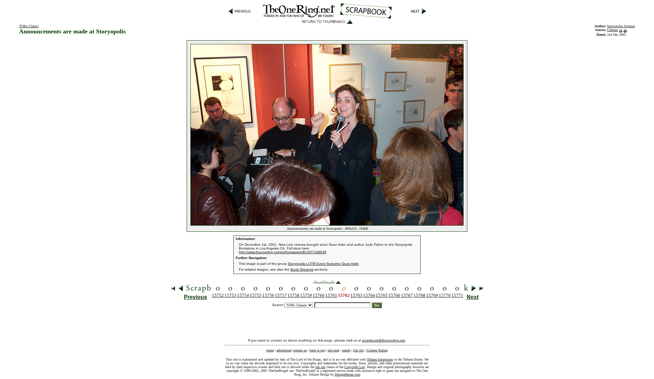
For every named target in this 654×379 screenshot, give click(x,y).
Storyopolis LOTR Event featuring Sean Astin (323, 264)
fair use (320, 367)
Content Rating (377, 350)
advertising (284, 350)
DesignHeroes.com (347, 374)
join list (358, 350)
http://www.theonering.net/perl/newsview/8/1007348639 (282, 252)
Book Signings (302, 269)
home (270, 350)
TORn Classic (28, 26)
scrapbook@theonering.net (383, 340)
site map (333, 350)
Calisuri (612, 30)
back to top (317, 350)
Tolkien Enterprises (380, 359)
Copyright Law (354, 367)
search (346, 350)
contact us (300, 350)
